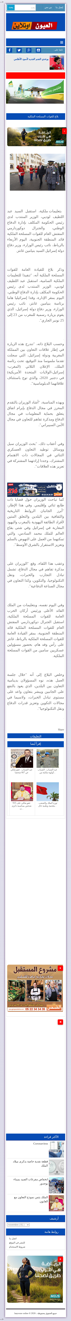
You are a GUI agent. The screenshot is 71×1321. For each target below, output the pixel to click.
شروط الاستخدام (17, 1246)
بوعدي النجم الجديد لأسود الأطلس (31, 59)
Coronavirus (40, 1143)
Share (61, 729)
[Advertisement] (35, 854)
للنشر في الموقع (17, 1242)
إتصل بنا (59, 7)
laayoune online (21, 1313)
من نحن (48, 7)
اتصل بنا (12, 1238)
